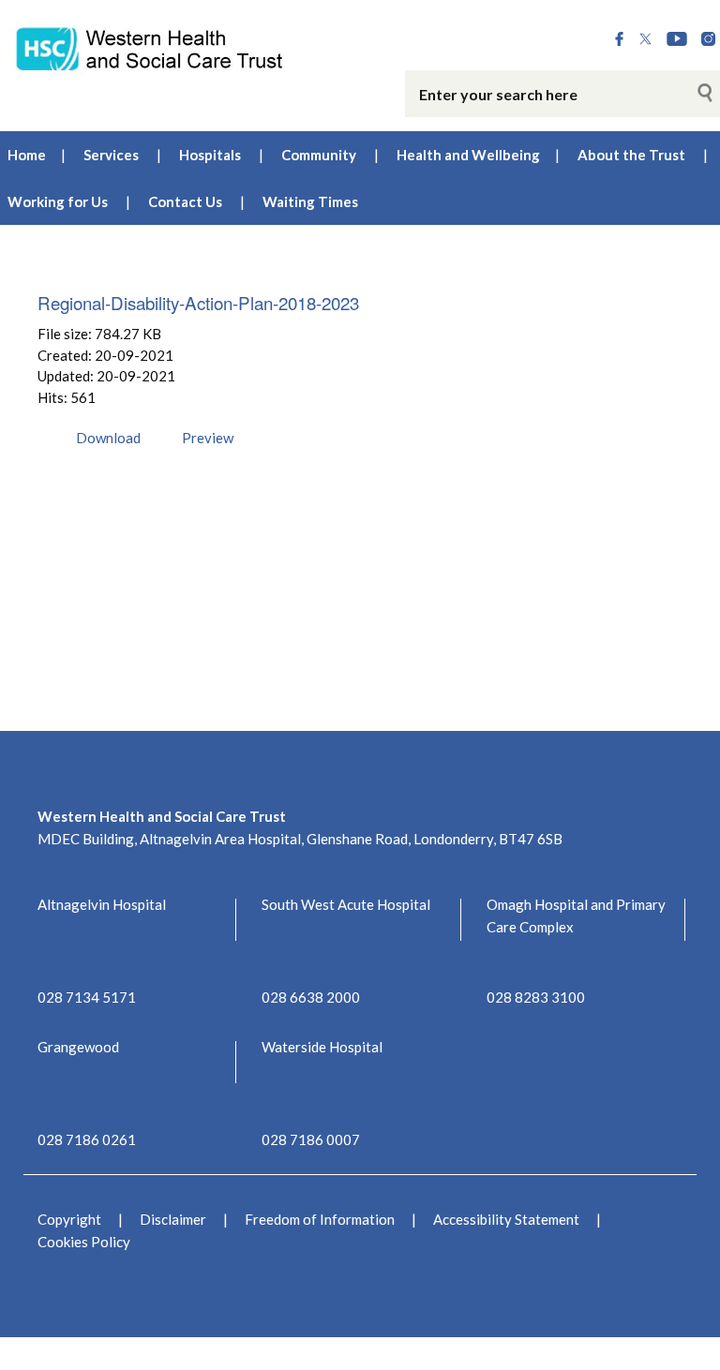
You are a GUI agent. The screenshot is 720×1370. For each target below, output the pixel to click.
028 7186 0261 (87, 1139)
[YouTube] (677, 40)
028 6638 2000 (311, 997)
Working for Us (58, 201)
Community (318, 154)
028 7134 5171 (87, 997)
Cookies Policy (84, 1241)
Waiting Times (310, 201)
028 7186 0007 (311, 1139)
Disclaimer (173, 1219)
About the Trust (631, 154)
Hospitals (210, 154)
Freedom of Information (320, 1219)
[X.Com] (645, 40)
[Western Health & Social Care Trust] (150, 47)
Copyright (69, 1219)
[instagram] (708, 40)
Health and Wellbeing (468, 154)
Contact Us (185, 201)
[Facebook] (619, 40)
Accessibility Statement (506, 1219)
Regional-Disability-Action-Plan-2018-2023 (198, 302)
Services (111, 154)
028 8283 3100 (536, 997)
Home (27, 154)
